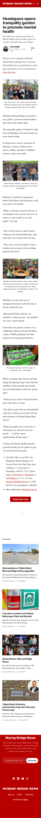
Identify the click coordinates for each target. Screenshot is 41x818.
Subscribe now (20, 499)
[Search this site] (34, 3)
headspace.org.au (29, 489)
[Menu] (38, 3)
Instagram (29, 474)
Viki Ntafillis (15, 47)
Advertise (29, 794)
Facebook (18, 474)
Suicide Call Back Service (17, 481)
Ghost (25, 799)
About (19, 794)
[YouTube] (23, 778)
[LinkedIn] (18, 778)
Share (33, 49)
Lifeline (12, 478)
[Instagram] (27, 778)
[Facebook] (14, 778)
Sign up (11, 794)
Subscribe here (9, 72)
